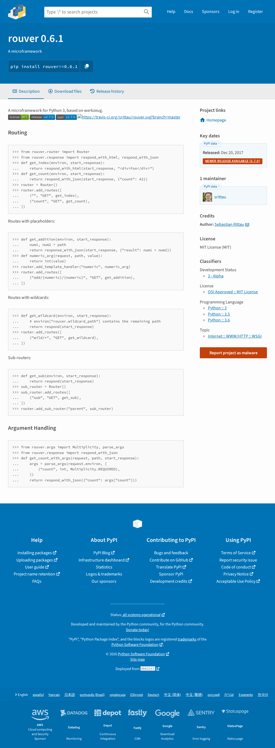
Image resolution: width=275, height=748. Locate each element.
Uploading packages (34, 560)
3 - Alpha (215, 276)
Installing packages (34, 553)
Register (255, 12)
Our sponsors (104, 581)
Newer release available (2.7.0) (232, 161)
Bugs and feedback (171, 553)
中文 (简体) (172, 695)
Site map (137, 659)
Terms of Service (236, 553)
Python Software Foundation (134, 644)
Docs (188, 12)
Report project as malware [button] (233, 353)
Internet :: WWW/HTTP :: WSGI (235, 336)
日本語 (69, 695)
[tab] (26, 91)
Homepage (216, 120)
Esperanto (246, 695)
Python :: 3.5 (219, 314)
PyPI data (210, 143)
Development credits (168, 581)
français (54, 695)
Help (171, 12)
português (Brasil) (92, 695)
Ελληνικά (136, 695)
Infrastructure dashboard (102, 560)
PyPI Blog (101, 553)
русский (214, 695)
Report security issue (238, 560)
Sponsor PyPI (171, 574)
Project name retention (34, 574)
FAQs (36, 581)
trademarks (187, 639)
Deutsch (153, 695)
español (38, 695)
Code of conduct (236, 567)
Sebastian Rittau (229, 224)
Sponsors (210, 12)
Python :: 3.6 (219, 320)
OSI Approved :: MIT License (233, 292)
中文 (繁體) (194, 695)
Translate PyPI (169, 567)
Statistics (104, 567)
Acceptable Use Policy (235, 581)
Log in (233, 12)
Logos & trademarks (104, 574)
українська (117, 695)
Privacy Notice (236, 574)
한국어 (263, 695)
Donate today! (137, 630)
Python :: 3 (217, 308)
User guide (34, 567)
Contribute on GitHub (169, 560)
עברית (229, 695)
